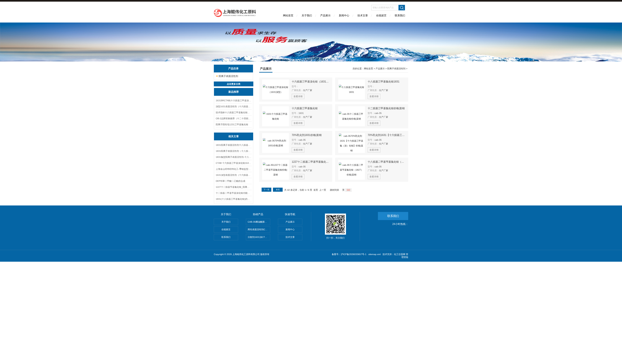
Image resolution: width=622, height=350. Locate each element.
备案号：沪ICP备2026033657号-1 (349, 254)
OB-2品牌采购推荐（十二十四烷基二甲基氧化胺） (233, 118)
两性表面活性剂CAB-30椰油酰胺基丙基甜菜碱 (259, 229)
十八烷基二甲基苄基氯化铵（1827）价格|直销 (386, 161)
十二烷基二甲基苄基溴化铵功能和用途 (233, 193)
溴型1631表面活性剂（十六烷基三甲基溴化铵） (233, 106)
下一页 (266, 189)
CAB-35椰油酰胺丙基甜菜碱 (259, 222)
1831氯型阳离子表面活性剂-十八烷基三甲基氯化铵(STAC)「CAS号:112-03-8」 (233, 157)
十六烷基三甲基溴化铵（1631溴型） (310, 81)
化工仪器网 (399, 254)
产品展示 (325, 15)
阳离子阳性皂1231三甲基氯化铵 (232, 124)
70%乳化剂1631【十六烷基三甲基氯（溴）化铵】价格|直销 (386, 135)
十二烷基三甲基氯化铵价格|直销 (386, 108)
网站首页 (288, 15)
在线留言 (381, 15)
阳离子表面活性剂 (228, 76)
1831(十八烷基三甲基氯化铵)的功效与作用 (233, 199)
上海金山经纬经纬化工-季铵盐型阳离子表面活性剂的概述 (233, 169)
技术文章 (362, 15)
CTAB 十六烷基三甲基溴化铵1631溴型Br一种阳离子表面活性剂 (233, 163)
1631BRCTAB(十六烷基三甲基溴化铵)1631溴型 (233, 100)
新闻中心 (344, 15)
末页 (278, 189)
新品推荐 (233, 91)
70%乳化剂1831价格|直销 (307, 135)
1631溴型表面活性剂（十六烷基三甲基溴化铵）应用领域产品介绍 (233, 175)
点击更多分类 (233, 84)
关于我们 (307, 15)
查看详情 (298, 96)
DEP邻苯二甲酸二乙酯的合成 (230, 181)
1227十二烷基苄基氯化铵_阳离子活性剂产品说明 (233, 187)
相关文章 (233, 136)
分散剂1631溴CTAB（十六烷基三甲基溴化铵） (259, 237)
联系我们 (400, 15)
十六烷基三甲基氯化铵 (305, 108)
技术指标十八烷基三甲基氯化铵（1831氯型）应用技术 (233, 112)
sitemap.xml (374, 254)
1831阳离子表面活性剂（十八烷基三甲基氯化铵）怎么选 (233, 151)
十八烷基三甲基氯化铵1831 (383, 81)
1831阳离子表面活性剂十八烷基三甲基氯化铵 (233, 145)
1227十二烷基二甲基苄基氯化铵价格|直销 (310, 161)
